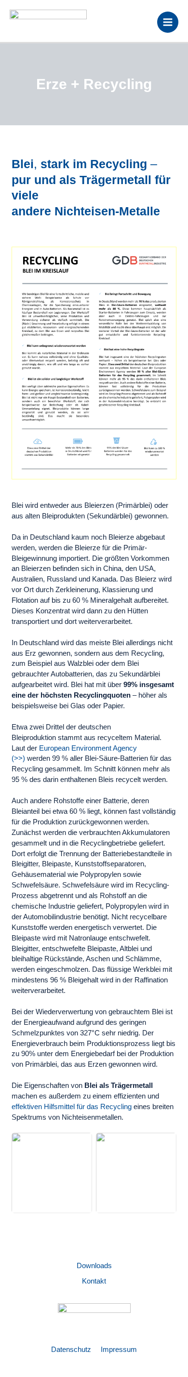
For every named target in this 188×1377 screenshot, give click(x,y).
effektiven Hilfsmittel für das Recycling (72, 1107)
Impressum (119, 1349)
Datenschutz (71, 1349)
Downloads (94, 1266)
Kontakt (94, 1281)
